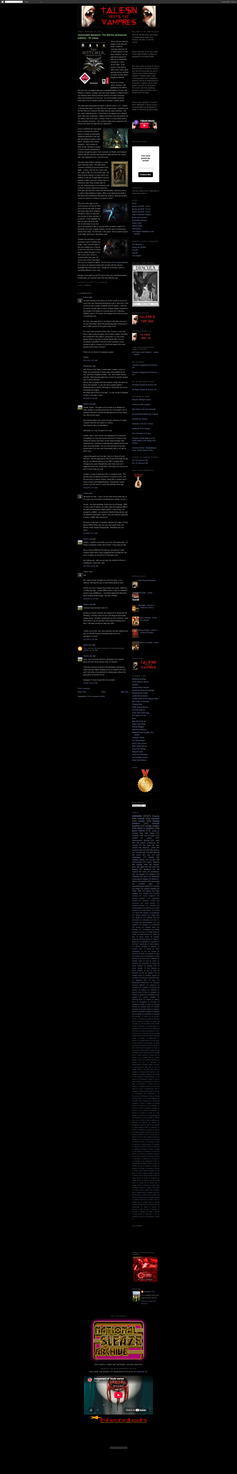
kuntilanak (155, 913)
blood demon (150, 903)
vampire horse (146, 1006)
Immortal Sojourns (138, 710)
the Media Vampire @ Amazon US (144, 390)
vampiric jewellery (154, 1197)
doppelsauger (153, 1115)
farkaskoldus (135, 1125)
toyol (149, 1004)
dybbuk (143, 990)
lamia (146, 876)
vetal (140, 1059)
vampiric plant (145, 884)
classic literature (153, 862)
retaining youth (137, 999)
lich (145, 1137)
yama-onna (142, 1216)
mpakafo (136, 1146)
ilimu (147, 1127)
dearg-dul (135, 941)
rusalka (148, 999)
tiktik (142, 1004)
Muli (156, 1081)
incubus (145, 893)
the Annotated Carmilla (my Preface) (145, 414)
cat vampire (140, 874)
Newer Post (82, 692)
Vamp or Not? (137, 223)
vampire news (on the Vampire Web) (145, 699)
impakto (142, 1038)
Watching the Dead (139, 679)
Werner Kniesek (154, 1096)
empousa (154, 1120)
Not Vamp (147, 845)
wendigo (135, 929)
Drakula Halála (136, 1069)
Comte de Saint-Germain (140, 934)
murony (134, 994)
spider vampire (136, 1163)
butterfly (154, 958)
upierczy (157, 1173)
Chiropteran (149, 956)
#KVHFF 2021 (154, 978)
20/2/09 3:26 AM (90, 398)
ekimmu (157, 1117)
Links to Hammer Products (141, 215)
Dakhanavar (142, 1019)
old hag (134, 944)
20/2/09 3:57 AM (90, 488)
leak (146, 1134)
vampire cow (152, 973)
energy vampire (152, 826)
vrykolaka (154, 1209)
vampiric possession (148, 843)
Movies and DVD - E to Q (141, 209)
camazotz (153, 985)
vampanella (154, 1178)
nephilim (154, 941)
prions (157, 1156)
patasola (156, 1154)
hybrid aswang (138, 1127)
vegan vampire (137, 968)
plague (145, 879)
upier (150, 1173)
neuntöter (147, 1151)
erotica (154, 1122)
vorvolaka (146, 1059)
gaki (143, 1125)
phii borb (136, 1156)
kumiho (134, 1134)
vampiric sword (142, 1204)
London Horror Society (140, 696)
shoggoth (148, 1047)
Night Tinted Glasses (139, 746)
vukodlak (135, 978)
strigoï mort (155, 915)
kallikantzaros (153, 1038)
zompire (135, 845)
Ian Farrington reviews (140, 757)
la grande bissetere (144, 1040)
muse (149, 1146)
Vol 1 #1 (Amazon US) (140, 460)
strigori (155, 1163)
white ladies (138, 1214)
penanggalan (147, 922)
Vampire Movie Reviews (140, 687)
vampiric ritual (136, 1202)
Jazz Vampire (138, 1076)
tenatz (157, 1168)
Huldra (155, 1021)
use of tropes (149, 836)
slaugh (155, 1161)
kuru (139, 992)
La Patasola (142, 1079)
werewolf (155, 819)
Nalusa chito (153, 1084)
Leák (141, 1023)
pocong (151, 1156)
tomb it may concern (139, 743)
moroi (154, 961)
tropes (154, 963)
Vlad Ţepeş (149, 833)
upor (151, 1175)
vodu (147, 1209)
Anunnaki (153, 1062)
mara (157, 1141)
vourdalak (135, 920)
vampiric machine (138, 905)
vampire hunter (137, 850)
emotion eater (137, 961)
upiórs (135, 1175)
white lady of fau (151, 1214)
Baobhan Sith (141, 980)
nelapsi (157, 1043)
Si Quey (140, 1088)
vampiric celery (138, 1190)
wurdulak (144, 978)
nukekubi (136, 1045)
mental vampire (146, 1144)
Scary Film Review (139, 749)
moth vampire (138, 1043)
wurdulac (134, 1062)
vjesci (141, 1209)
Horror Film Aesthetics (140, 754)
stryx (141, 1166)
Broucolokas (138, 1067)
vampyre (145, 925)
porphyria (148, 908)
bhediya (155, 1108)
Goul (153, 980)
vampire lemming (142, 1055)
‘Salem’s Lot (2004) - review (148, 643)
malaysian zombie (139, 1141)
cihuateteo (135, 987)
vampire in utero (147, 1180)
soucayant (145, 963)
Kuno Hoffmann (150, 1076)
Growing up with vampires (141, 404)
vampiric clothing (145, 1011)
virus (148, 855)
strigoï (137, 889)
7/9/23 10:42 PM (90, 683)
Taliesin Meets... (138, 226)
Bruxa (149, 949)
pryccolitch (137, 1158)
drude (145, 1117)
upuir (156, 1175)
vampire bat (138, 956)
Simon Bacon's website (140, 682)
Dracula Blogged (138, 727)
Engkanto (135, 1072)
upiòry (146, 1175)
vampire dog (151, 917)
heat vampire (155, 1125)
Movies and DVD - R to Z (141, 212)
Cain (154, 920)
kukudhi (149, 1132)
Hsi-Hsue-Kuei (150, 1074)
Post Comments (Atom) (96, 696)
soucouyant (135, 1050)
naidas (151, 1149)
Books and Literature (139, 217)
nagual (145, 1149)
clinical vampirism (149, 896)
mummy (156, 850)
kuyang (134, 1040)
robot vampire (154, 944)
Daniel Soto (87, 645)
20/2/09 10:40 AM (91, 566)
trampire (151, 1170)
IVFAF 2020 (136, 891)
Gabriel (85, 297)
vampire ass (137, 1052)
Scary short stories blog (140, 713)
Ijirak (158, 1074)
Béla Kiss (148, 1067)
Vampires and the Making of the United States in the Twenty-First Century (144, 440)
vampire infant (141, 864)
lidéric (149, 1137)
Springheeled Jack (151, 1088)
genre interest (138, 831)
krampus (136, 1132)
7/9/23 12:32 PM (90, 650)
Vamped (135, 685)
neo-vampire (137, 1151)
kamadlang (142, 1129)
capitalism (135, 876)
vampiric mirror (153, 1199)
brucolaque (150, 1031)
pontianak (143, 944)
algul (142, 1103)
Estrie (147, 1021)
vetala (139, 1014)
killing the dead (137, 752)
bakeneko (156, 925)
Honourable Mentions (139, 220)
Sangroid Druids (144, 1086)
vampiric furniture (152, 1192)
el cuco (136, 1120)
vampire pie (142, 1182)
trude (139, 1173)
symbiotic (135, 1004)
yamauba (151, 1216)
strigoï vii (139, 917)
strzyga (147, 1166)
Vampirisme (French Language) (143, 690)
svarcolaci (150, 1168)
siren (143, 932)
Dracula (135, 253)
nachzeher (156, 1146)
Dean (134, 718)
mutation (150, 953)
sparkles (144, 881)
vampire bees (136, 1180)
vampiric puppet (151, 975)
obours (134, 1154)
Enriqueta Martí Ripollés (147, 1072)
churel (150, 1113)
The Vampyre (137, 244)
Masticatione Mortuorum (140, 982)
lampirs (141, 1134)
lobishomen (135, 1139)
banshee (136, 1031)
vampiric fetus (147, 1057)
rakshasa (135, 963)
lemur (140, 1137)
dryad (150, 1117)
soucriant (153, 1002)
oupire (149, 1045)
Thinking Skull (137, 704)
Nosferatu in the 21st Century (142, 424)
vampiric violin (153, 1204)
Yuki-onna (145, 958)
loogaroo (148, 1139)
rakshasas (146, 1158)
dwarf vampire (137, 970)
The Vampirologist (138, 740)
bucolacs (134, 1113)
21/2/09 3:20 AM (90, 639)
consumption (146, 929)
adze (144, 1028)
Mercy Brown (144, 937)
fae (148, 970)
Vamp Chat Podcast (139, 760)
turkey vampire (137, 966)
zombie (141, 821)
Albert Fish (147, 1016)
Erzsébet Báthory (152, 852)
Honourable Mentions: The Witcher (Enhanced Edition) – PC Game (102, 36)
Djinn (150, 1019)
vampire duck (137, 949)
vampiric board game (153, 1187)
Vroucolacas (135, 1096)
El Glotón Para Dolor (150, 1069)
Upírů (150, 1091)
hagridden (144, 941)
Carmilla (135, 250)
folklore (148, 891)
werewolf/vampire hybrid (140, 886)
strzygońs (135, 1168)
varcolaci (134, 1209)
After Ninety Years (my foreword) (143, 409)
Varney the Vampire (139, 247)
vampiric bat (135, 1057)
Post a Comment (84, 688)
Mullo (133, 1084)
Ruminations (136, 229)
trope (157, 1050)
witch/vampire (137, 862)
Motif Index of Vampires (140, 701)
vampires (146, 1185)
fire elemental (148, 1035)
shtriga (155, 1047)
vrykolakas (145, 920)
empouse (134, 1122)
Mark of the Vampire (114, 262)
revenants (135, 903)
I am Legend (136, 256)
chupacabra (155, 881)
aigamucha (147, 1101)
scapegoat (142, 1002)
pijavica (144, 1156)
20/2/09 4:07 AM (90, 533)
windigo (156, 1014)
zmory (157, 1216)
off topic (141, 1154)
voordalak (147, 1014)
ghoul (142, 867)
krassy (143, 1132)
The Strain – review (145, 593)
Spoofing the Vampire (139, 419)
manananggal (136, 908)
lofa (142, 1139)
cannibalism (155, 872)
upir (141, 1175)
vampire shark (137, 975)
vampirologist (135, 1207)
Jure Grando (151, 968)
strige (149, 1163)
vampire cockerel (148, 1052)
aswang (135, 869)
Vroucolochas (136, 1028)
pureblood (147, 869)
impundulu (154, 1127)
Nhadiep (134, 1086)
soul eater (152, 867)
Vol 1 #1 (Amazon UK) (140, 463)
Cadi (155, 1067)
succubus (152, 860)
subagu (142, 1168)
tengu (135, 1170)
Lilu (156, 1079)
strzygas (154, 1166)
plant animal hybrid (137, 1047)
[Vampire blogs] (145, 796)
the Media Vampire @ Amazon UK (144, 385)
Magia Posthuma (137, 1081)
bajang (148, 1108)
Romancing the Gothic (140, 693)
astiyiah (149, 1103)
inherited (135, 973)
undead (141, 819)
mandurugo (150, 1141)
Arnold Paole (152, 932)
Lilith (148, 850)
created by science (142, 838)
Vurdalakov (144, 1096)
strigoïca (134, 1166)
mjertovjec (156, 1144)
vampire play (153, 1055)
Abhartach (138, 1016)
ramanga (154, 1158)
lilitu (142, 973)
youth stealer (146, 910)
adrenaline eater (137, 1101)
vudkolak (134, 1211)
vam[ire (146, 1178)
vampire (87, 285)
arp (149, 1028)
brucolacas (154, 1110)
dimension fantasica (139, 730)
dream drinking (136, 1117)
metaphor (153, 992)
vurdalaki (142, 1211)
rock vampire (136, 1161)
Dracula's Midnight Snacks (141, 400)
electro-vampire (145, 1120)
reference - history (149, 900)
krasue (157, 910)
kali (147, 961)
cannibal (152, 905)
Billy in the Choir (154, 1064)
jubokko (134, 1129)
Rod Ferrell (156, 1023)
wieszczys (154, 1059)
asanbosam (156, 1028)
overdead (149, 1154)
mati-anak (137, 1144)
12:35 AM (103, 282)
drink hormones (147, 1033)
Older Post (124, 692)
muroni (143, 1146)
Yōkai (155, 939)
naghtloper (137, 1149)
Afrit (144, 1062)
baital (141, 1108)
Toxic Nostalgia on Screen (141, 433)
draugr (138, 927)
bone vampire (143, 1110)
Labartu (150, 1079)
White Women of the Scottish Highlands (145, 1098)
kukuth (155, 1132)
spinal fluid (144, 1050)
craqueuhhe (143, 1115)
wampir (157, 1211)
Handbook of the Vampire (141, 428)
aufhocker (142, 1105)
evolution (153, 990)
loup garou (156, 1040)
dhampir (151, 857)
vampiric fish (151, 966)
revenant (156, 886)
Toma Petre (143, 1091)
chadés (143, 1113)
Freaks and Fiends (138, 724)
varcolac (154, 1207)
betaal (143, 1031)
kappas (150, 1129)
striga (144, 1163)
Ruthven (153, 874)
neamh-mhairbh (148, 1043)
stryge (152, 1050)
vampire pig (153, 1182)
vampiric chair (148, 1190)
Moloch (148, 1023)
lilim (146, 992)
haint (133, 992)
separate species (138, 860)
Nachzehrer (142, 1084)
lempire (134, 1137)
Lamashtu (135, 1023)
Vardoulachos (152, 1093)
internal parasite (138, 898)
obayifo (143, 1045)
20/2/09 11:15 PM (91, 599)
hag (155, 970)
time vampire (143, 1170)
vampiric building (150, 889)
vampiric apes (155, 1185)
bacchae (134, 1108)
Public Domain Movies (140, 707)
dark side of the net (139, 721)
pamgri (155, 1045)
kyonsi (138, 855)
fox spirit (135, 922)
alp (145, 951)
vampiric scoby (147, 1202)
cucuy (139, 1033)
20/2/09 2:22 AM (90, 360)
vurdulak (150, 1211)
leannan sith (153, 1134)
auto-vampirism (152, 1105)
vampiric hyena (143, 1197)
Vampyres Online (138, 738)
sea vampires (146, 1161)
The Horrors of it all (139, 715)
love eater (156, 1139)
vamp (144, 872)
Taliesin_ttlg (87, 404)
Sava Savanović (139, 1026)
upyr (157, 953)
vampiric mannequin (140, 1199)
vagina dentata (136, 1178)
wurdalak (134, 1216)
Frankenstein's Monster (140, 840)
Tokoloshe (135, 1091)
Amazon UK (142, 1372)
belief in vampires (146, 828)
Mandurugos (148, 1081)
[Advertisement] (145, 533)
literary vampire (141, 915)
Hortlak (142, 1074)
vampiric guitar (136, 1194)
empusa (144, 1122)
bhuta (133, 1110)
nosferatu (135, 836)
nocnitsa (154, 1151)
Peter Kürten (146, 939)
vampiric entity (150, 927)
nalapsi (157, 1149)
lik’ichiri (155, 1137)
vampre (146, 1207)
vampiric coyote (141, 1192)
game (147, 1125)
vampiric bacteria (139, 1187)
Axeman (145, 1064)
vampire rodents (136, 1185)
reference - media (149, 848)
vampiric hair (146, 1194)
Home (103, 692)
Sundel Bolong (152, 1026)
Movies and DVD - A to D (141, 206)
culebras (145, 987)
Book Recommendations (147, 580)
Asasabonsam (136, 1064)
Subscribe (145, 174)
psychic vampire (149, 997)
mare (143, 953)
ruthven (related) (141, 946)
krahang (157, 1129)
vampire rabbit (146, 1009)
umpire (145, 1173)
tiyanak (153, 946)
